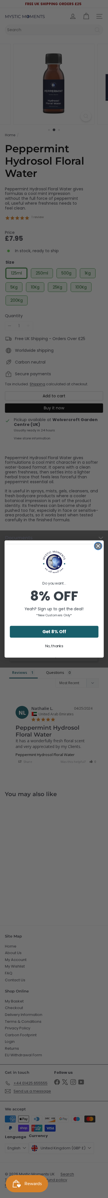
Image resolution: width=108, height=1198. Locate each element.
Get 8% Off (54, 632)
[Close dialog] (98, 546)
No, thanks (54, 646)
